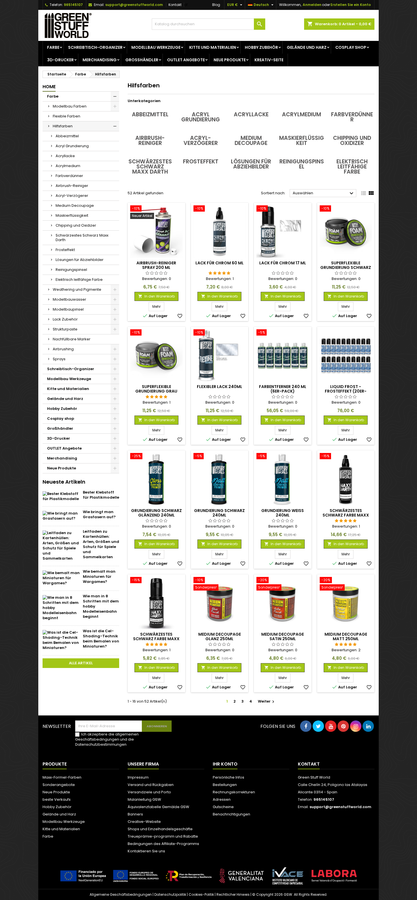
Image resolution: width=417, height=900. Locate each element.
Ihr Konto (225, 764)
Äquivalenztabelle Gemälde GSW (158, 807)
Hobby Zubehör (261, 47)
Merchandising (100, 60)
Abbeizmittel (67, 136)
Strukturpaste (65, 329)
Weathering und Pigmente (77, 289)
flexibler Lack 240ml (219, 386)
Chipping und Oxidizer (76, 225)
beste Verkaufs (57, 799)
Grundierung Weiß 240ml (282, 513)
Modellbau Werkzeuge (155, 47)
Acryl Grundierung (72, 146)
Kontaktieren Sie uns (146, 851)
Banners (135, 814)
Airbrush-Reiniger (72, 185)
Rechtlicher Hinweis (233, 894)
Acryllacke (65, 156)
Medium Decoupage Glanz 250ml (219, 636)
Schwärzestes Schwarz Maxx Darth (82, 238)
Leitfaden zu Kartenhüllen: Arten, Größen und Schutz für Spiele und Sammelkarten (101, 544)
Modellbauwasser (69, 299)
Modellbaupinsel (68, 309)
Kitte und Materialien (212, 47)
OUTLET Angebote (186, 60)
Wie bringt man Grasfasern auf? (99, 514)
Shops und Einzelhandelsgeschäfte (160, 829)
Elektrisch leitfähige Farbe (79, 279)
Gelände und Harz (307, 47)
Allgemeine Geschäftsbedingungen (121, 894)
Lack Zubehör (65, 319)
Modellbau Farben (70, 106)
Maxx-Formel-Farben (62, 777)
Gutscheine (223, 807)
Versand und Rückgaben (151, 784)
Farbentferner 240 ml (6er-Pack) (282, 389)
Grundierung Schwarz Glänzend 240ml (156, 513)
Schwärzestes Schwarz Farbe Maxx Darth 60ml (346, 515)
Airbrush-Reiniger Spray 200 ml (156, 265)
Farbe (53, 47)
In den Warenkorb (156, 296)
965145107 (73, 4)
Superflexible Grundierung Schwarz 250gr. (345, 267)
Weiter (267, 701)
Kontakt (175, 4)
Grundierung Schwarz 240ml (219, 513)
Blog (216, 4)
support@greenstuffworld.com (134, 4)
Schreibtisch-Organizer (95, 47)
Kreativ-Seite (268, 60)
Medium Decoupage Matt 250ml (346, 636)
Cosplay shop (350, 47)
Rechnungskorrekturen (234, 792)
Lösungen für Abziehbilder (80, 259)
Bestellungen (225, 784)
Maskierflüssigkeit (72, 215)
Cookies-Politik (201, 894)
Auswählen (324, 193)
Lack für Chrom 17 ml (282, 263)
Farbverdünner (69, 175)
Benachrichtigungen (231, 814)
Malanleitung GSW (144, 799)
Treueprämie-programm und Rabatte (163, 836)
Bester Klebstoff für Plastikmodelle (101, 495)
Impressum (138, 777)
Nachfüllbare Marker (71, 339)
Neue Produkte (230, 60)
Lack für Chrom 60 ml (219, 263)
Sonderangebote (59, 784)
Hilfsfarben (63, 126)
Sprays (59, 359)
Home (49, 86)
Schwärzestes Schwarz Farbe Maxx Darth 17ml (156, 638)
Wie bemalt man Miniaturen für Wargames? (99, 576)
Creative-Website (144, 821)
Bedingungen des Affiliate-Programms (163, 843)
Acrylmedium (68, 165)
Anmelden (312, 4)
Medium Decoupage (75, 205)
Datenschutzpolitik (170, 894)
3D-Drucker (60, 60)
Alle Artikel (81, 663)
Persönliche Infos (228, 777)
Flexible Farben (66, 116)
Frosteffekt (65, 249)
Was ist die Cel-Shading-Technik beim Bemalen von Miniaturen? (101, 638)
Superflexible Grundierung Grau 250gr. (156, 391)
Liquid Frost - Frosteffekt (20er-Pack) (346, 391)
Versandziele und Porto (149, 792)
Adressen (222, 799)
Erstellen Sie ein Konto (350, 4)
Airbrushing (63, 349)
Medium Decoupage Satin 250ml (282, 636)
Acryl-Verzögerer (72, 195)
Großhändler (141, 60)
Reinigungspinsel (71, 269)
